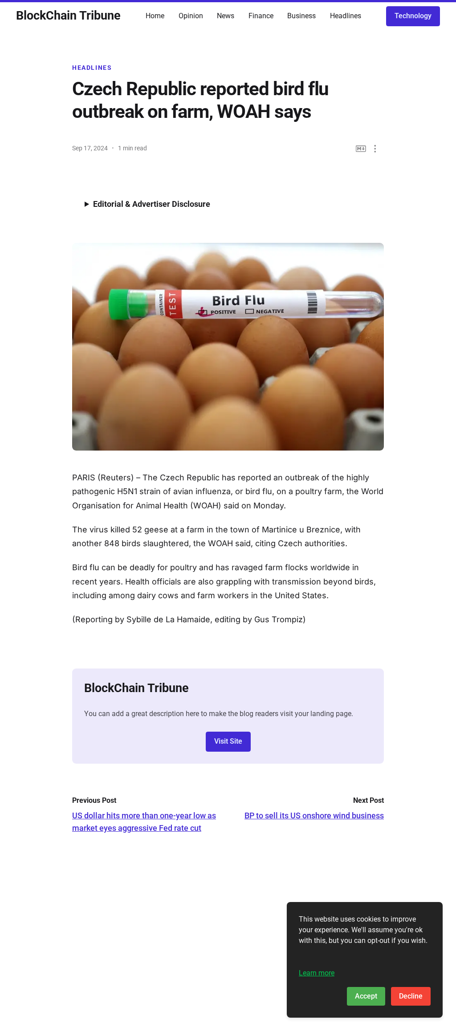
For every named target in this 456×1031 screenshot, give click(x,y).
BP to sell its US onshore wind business (314, 815)
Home (155, 16)
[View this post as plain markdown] (361, 149)
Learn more (316, 973)
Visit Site (228, 741)
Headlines (345, 16)
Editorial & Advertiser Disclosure (151, 204)
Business (301, 16)
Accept (366, 996)
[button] (375, 149)
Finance (260, 16)
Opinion (191, 16)
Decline (411, 996)
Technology (413, 16)
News (225, 16)
